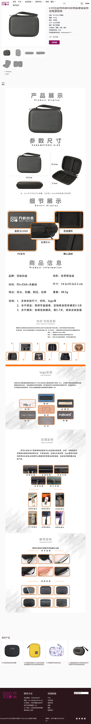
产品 (19, 2)
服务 (52, 2)
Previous (8, 71)
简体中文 (78, 693)
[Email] (85, 718)
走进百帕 (28, 2)
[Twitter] (79, 718)
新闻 (47, 2)
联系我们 (16, 5)
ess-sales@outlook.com (35, 700)
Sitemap (9, 721)
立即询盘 (54, 42)
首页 (14, 2)
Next (7, 74)
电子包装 (55, 37)
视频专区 (38, 2)
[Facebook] (77, 718)
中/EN (87, 3)
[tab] (3, 84)
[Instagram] (82, 718)
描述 (3, 84)
